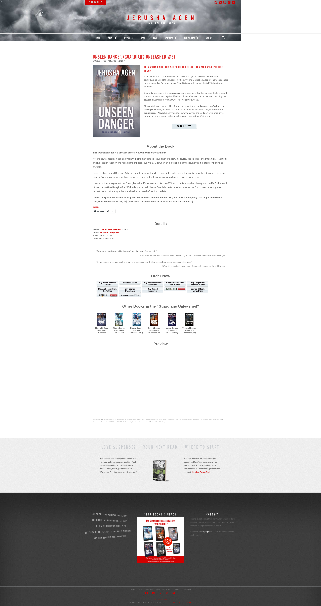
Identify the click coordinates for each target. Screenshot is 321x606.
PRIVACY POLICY (160, 599)
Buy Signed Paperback (130, 290)
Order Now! (184, 126)
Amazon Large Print (130, 295)
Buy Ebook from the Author (107, 284)
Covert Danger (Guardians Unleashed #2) (154, 330)
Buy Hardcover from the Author (175, 284)
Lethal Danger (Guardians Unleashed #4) (172, 330)
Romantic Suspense (109, 232)
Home (132, 589)
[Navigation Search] (223, 37)
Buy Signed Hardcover (152, 290)
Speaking (166, 589)
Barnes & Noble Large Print (198, 290)
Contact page (203, 531)
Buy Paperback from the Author (153, 284)
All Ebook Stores (130, 283)
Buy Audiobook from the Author (107, 290)
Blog (158, 589)
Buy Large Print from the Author (198, 284)
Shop (152, 589)
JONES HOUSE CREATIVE (181, 602)
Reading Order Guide (201, 472)
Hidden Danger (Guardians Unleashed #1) (136, 330)
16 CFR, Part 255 (114, 421)
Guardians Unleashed (110, 229)
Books (146, 589)
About (139, 589)
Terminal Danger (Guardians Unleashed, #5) (189, 330)
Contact (187, 589)
